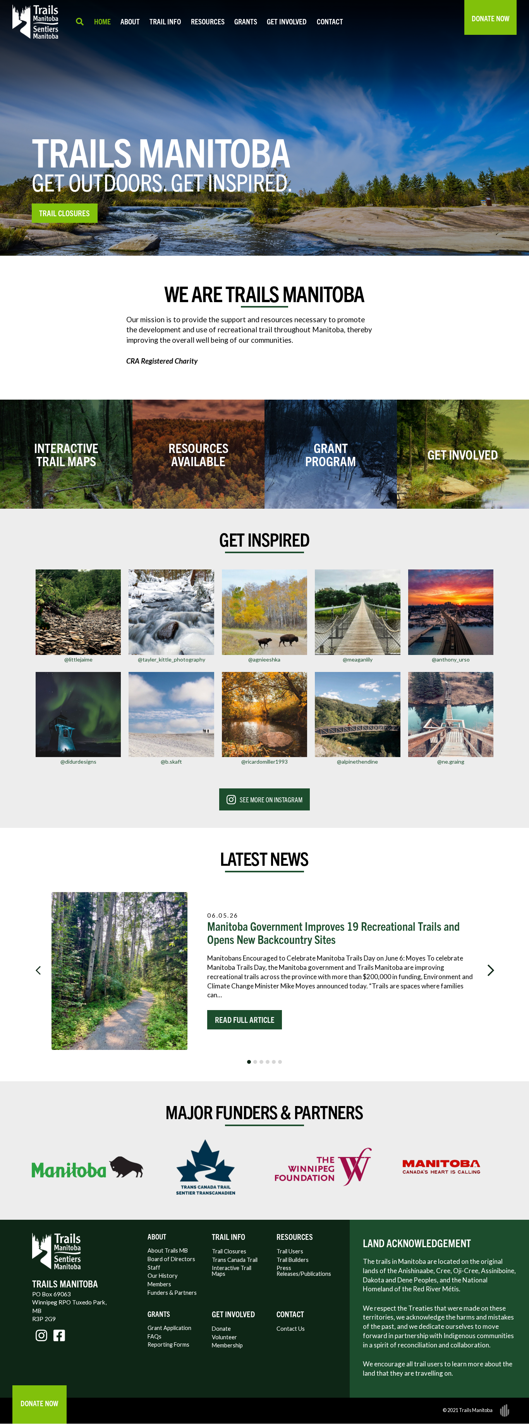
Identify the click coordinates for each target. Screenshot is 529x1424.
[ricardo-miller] (264, 714)
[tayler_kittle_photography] (171, 612)
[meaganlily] (357, 612)
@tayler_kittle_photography (171, 659)
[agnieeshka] (264, 612)
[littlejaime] (78, 612)
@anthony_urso (451, 659)
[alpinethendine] (357, 714)
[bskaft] (171, 714)
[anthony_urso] (450, 612)
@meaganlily (358, 659)
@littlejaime (78, 659)
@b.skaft (171, 761)
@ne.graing (450, 761)
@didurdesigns (78, 761)
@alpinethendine (357, 761)
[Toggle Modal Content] (79, 21)
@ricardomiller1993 (264, 761)
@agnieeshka (264, 659)
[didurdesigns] (78, 714)
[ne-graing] (450, 714)
